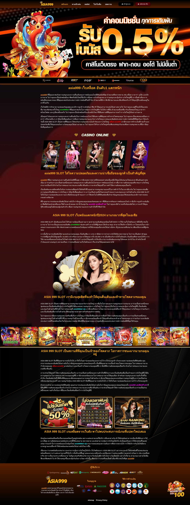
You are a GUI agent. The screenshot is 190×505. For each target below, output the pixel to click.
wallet (87, 4)
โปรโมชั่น (97, 4)
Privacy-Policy (101, 500)
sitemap (91, 500)
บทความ (108, 4)
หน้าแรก (64, 4)
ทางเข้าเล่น (76, 4)
